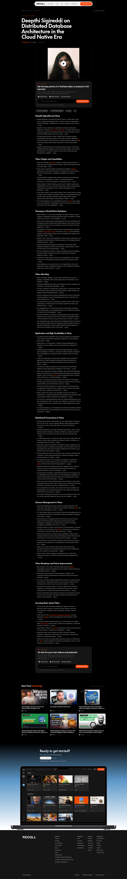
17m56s (64, 377)
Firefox (99, 845)
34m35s (40, 619)
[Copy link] (75, 110)
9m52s (40, 261)
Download (74, 3)
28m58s (48, 516)
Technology (37, 10)
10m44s (46, 281)
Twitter (90, 838)
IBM (79, 140)
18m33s (65, 390)
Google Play (100, 852)
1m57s (40, 144)
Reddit (90, 840)
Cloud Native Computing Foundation (59, 615)
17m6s (74, 368)
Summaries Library (26, 10)
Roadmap (80, 847)
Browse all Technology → (98, 686)
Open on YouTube (100, 10)
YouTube (52, 162)
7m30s (47, 227)
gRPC (70, 201)
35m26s (68, 630)
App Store (100, 850)
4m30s (74, 181)
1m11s (40, 125)
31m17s (40, 557)
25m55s (72, 485)
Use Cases (51, 3)
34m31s (40, 612)
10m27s (58, 268)
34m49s (53, 625)
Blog (56, 852)
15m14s (40, 347)
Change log (80, 845)
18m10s (67, 383)
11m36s (61, 292)
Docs (57, 3)
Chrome (99, 840)
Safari (98, 847)
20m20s (48, 411)
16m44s (45, 364)
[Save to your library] (46, 691)
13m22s (76, 318)
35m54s (59, 636)
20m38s (40, 427)
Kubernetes (44, 623)
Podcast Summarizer (61, 862)
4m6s (50, 166)
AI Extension (59, 843)
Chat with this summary (58, 110)
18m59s (71, 396)
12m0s (53, 299)
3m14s (54, 153)
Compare (58, 850)
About (57, 838)
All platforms (100, 838)
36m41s (57, 643)
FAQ (62, 3)
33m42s (74, 590)
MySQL (62, 129)
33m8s (46, 577)
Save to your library (43, 110)
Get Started (86, 3)
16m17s (40, 355)
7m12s (64, 218)
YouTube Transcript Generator (64, 859)
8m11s (51, 235)
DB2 (56, 129)
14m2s (66, 327)
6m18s (61, 205)
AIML (40, 640)
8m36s (51, 242)
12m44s (50, 305)
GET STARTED (46, 758)
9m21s (51, 255)
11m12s (62, 286)
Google (53, 231)
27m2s (75, 496)
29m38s (70, 531)
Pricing (67, 3)
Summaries (58, 854)
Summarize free (83, 101)
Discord (90, 843)
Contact (79, 840)
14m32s (47, 340)
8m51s (63, 248)
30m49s (43, 544)
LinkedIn (90, 847)
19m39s (40, 405)
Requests (80, 843)
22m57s (58, 442)
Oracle (52, 129)
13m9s (59, 312)
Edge (98, 843)
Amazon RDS (47, 231)
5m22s (47, 190)
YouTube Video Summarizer (63, 857)
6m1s (72, 198)
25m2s (64, 470)
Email (89, 850)
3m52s (40, 175)
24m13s (57, 457)
